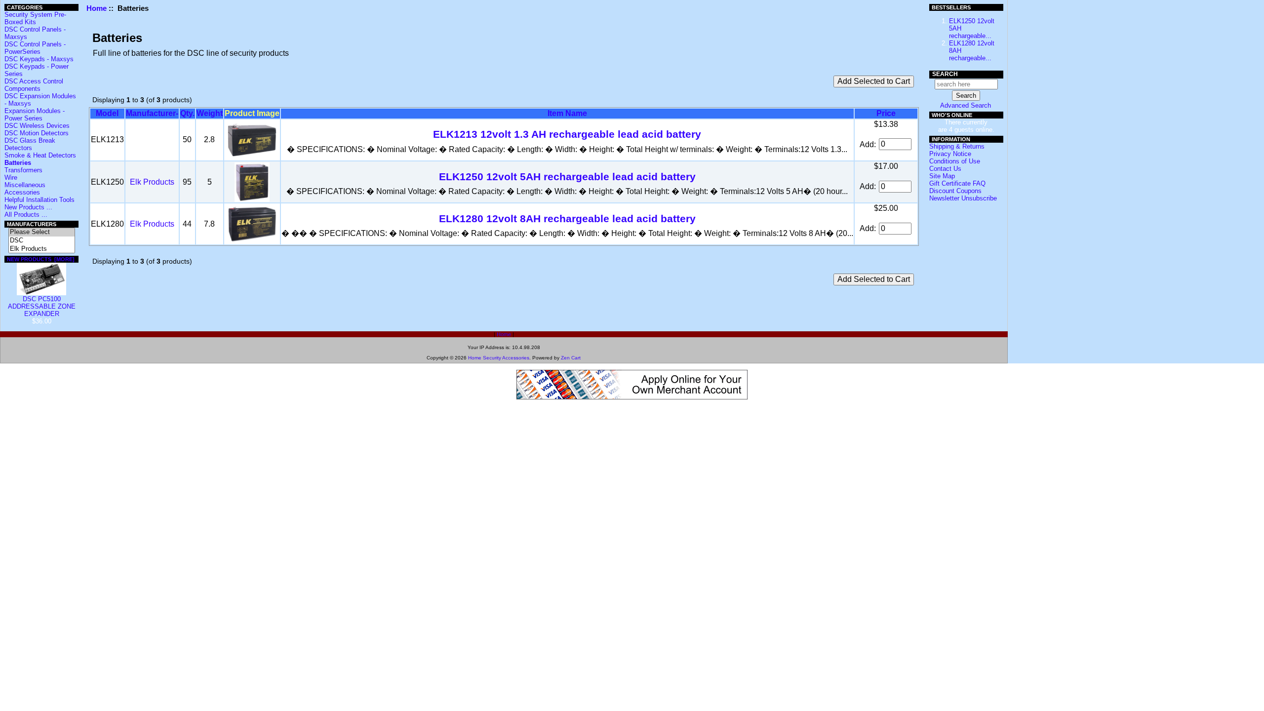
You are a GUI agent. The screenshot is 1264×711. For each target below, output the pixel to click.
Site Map (942, 176)
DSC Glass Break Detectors (29, 144)
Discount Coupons (955, 191)
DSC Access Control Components (33, 85)
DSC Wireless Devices (37, 125)
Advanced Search (965, 105)
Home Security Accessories (498, 357)
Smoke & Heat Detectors (40, 155)
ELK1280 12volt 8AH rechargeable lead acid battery (567, 218)
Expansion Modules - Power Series (34, 114)
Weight (210, 113)
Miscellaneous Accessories (24, 188)
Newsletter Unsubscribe (963, 198)
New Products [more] (41, 259)
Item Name (567, 113)
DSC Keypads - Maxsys (39, 59)
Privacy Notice (950, 154)
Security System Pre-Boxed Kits (35, 18)
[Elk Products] (42, 249)
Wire (10, 177)
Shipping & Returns (957, 146)
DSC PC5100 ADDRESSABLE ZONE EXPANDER (42, 306)
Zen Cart (571, 357)
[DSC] (42, 241)
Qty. (187, 113)
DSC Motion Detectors (36, 133)
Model (107, 113)
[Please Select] (42, 232)
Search (945, 74)
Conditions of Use (954, 161)
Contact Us (945, 168)
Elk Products (152, 182)
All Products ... (25, 214)
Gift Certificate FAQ (957, 183)
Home (96, 8)
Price (886, 113)
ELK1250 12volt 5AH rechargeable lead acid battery (567, 176)
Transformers (23, 170)
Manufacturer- (152, 113)
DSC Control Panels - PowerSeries (35, 47)
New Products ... (28, 207)
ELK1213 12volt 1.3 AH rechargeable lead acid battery (567, 134)
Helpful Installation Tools (39, 199)
